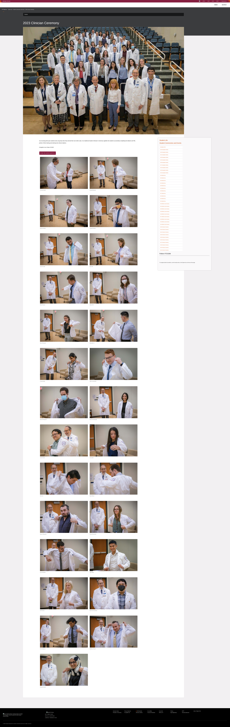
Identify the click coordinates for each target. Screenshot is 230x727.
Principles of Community (117, 712)
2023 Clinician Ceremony (29, 9)
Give (213, 1)
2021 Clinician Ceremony (164, 232)
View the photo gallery (47, 153)
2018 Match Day (163, 190)
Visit (209, 1)
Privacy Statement (127, 711)
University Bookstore (185, 712)
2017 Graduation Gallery (164, 165)
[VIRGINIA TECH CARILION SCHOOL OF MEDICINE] (10, 5)
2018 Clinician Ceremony (164, 239)
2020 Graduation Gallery (164, 157)
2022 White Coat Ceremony (164, 203)
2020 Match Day (163, 185)
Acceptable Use (127, 712)
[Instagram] (164, 258)
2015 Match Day (163, 198)
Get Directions (49, 714)
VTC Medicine (5, 9)
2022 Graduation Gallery (164, 152)
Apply (204, 1)
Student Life (10, 9)
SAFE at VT (161, 712)
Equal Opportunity (173, 712)
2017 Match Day (163, 193)
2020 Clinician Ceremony (164, 234)
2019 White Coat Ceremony (164, 211)
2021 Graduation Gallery (164, 154)
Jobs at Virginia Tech (197, 711)
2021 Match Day (163, 183)
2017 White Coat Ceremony (164, 216)
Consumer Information (151, 712)
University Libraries (139, 712)
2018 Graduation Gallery (164, 162)
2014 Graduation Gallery (164, 172)
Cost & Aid (161, 711)
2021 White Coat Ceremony (164, 206)
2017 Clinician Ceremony (164, 242)
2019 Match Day (163, 188)
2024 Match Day (163, 175)
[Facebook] (160, 258)
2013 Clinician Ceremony (164, 250)
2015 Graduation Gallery (164, 170)
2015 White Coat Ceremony (164, 221)
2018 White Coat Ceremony (164, 214)
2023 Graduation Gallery (164, 149)
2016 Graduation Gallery (164, 167)
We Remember (139, 711)
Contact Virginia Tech (51, 717)
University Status (116, 711)
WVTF (183, 711)
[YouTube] (168, 258)
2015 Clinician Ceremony (164, 247)
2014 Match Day (163, 201)
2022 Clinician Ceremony (164, 229)
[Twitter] (162, 258)
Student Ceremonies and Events (19, 9)
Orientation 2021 (163, 147)
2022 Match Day (163, 180)
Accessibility (149, 711)
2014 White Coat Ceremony (164, 224)
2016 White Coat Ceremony (164, 219)
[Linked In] (166, 258)
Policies (171, 711)
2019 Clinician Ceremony (164, 237)
